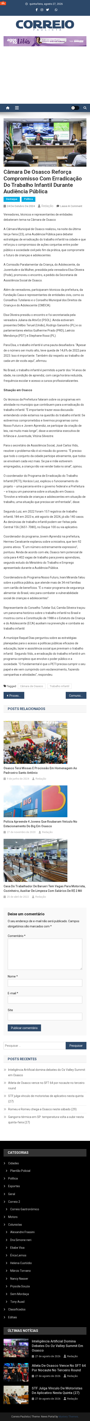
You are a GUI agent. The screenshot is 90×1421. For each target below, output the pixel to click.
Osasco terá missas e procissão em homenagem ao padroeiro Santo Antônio (40, 770)
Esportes (14, 1186)
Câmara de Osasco (31, 686)
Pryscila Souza (20, 1286)
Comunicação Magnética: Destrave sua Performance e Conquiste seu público (77, 695)
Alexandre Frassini (22, 1232)
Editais (12, 1317)
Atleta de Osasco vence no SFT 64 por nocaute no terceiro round (46, 1085)
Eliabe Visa (17, 1247)
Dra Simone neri (20, 1240)
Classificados (17, 1309)
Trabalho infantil (59, 686)
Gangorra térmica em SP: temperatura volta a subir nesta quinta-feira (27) (46, 1119)
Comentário (17, 936)
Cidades (13, 1163)
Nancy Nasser (19, 1278)
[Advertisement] (45, 77)
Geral (11, 1194)
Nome (13, 976)
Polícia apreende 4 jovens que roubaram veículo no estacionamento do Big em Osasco (40, 824)
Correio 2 (14, 1201)
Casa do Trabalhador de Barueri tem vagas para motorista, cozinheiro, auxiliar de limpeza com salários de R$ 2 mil (44, 888)
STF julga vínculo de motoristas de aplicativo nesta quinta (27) (46, 1098)
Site (10, 1010)
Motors (13, 1217)
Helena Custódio (21, 1263)
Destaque (11, 199)
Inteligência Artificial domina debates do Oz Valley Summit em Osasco (46, 1072)
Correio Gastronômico (24, 1209)
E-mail (13, 993)
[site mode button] (75, 108)
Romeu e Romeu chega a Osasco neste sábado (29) (42, 1109)
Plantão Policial (20, 1170)
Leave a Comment (71, 206)
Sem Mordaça (19, 1294)
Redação (47, 206)
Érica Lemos (18, 1255)
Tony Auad (17, 1301)
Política (28, 199)
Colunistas (15, 1224)
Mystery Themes (68, 1416)
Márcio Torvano (20, 1270)
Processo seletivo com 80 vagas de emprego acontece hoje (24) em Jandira (16, 695)
